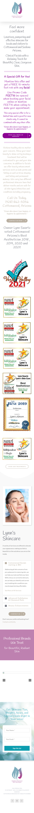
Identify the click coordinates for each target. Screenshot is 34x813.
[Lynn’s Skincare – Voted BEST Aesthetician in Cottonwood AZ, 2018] (17, 373)
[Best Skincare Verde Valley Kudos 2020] (17, 297)
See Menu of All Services (13, 590)
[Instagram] (21, 801)
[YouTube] (17, 801)
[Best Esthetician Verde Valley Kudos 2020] (17, 348)
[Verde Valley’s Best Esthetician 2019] (17, 398)
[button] (17, 564)
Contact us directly (9, 622)
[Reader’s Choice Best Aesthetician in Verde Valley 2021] (17, 259)
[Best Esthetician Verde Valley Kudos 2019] (17, 439)
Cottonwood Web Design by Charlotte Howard (17, 793)
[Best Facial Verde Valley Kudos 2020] (17, 322)
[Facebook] (12, 801)
